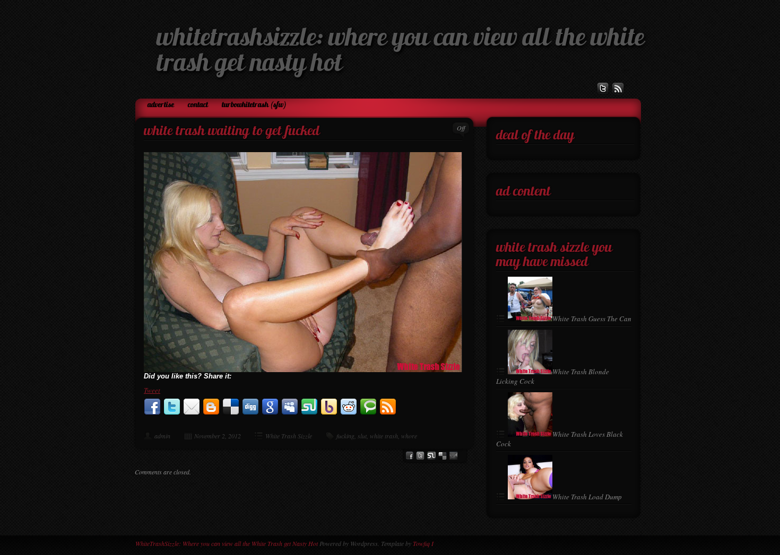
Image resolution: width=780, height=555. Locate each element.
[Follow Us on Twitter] (603, 88)
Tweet (152, 390)
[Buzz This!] (453, 456)
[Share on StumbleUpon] (309, 407)
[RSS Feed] (387, 407)
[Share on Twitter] (171, 407)
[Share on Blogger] (211, 407)
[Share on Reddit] (348, 407)
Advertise (161, 105)
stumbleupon (431, 456)
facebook (409, 456)
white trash (384, 435)
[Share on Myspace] (289, 407)
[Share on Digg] (250, 407)
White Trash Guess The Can (591, 318)
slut (362, 435)
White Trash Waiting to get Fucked (231, 132)
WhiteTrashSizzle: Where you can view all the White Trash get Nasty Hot (226, 543)
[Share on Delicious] (230, 407)
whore (409, 435)
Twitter (420, 456)
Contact (198, 105)
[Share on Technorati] (368, 407)
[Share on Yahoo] (328, 407)
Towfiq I (423, 543)
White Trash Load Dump (587, 496)
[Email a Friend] (191, 407)
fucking (345, 435)
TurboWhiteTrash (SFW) (254, 105)
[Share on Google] (270, 407)
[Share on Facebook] (152, 407)
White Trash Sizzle (288, 435)
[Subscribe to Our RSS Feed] (618, 88)
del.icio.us (442, 456)
